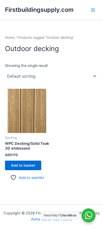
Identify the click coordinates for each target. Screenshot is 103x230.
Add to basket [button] (23, 165)
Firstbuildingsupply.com (39, 9)
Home (9, 37)
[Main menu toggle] (93, 10)
